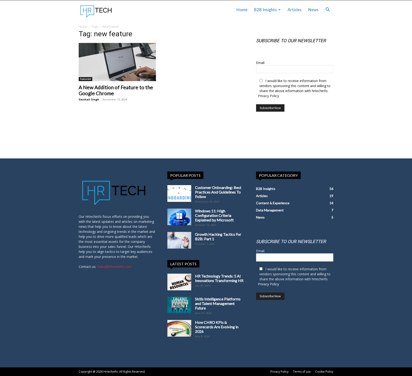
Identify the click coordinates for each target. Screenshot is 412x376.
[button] (327, 10)
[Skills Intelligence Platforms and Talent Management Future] (179, 305)
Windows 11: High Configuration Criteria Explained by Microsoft (214, 215)
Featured (85, 79)
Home (242, 9)
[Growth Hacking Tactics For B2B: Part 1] (179, 240)
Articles (295, 9)
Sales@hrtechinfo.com (114, 266)
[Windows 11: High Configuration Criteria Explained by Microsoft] (179, 217)
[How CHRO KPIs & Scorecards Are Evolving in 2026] (179, 328)
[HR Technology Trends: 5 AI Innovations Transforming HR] (179, 282)
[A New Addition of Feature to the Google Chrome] (117, 62)
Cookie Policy (324, 372)
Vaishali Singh (89, 99)
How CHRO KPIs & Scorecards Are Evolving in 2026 (216, 327)
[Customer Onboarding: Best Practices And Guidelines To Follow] (179, 193)
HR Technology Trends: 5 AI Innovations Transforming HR (219, 278)
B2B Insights (265, 9)
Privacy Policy (268, 96)
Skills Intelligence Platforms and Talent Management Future (218, 303)
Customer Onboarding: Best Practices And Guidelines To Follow (218, 192)
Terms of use (302, 372)
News (313, 9)
